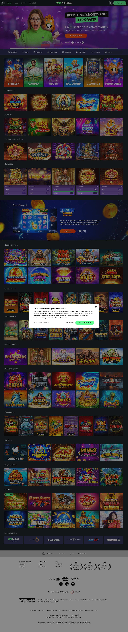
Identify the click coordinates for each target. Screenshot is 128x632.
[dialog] (64, 316)
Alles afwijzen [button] (69, 322)
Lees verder (63, 318)
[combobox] (96, 306)
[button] (41, 323)
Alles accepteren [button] (85, 322)
